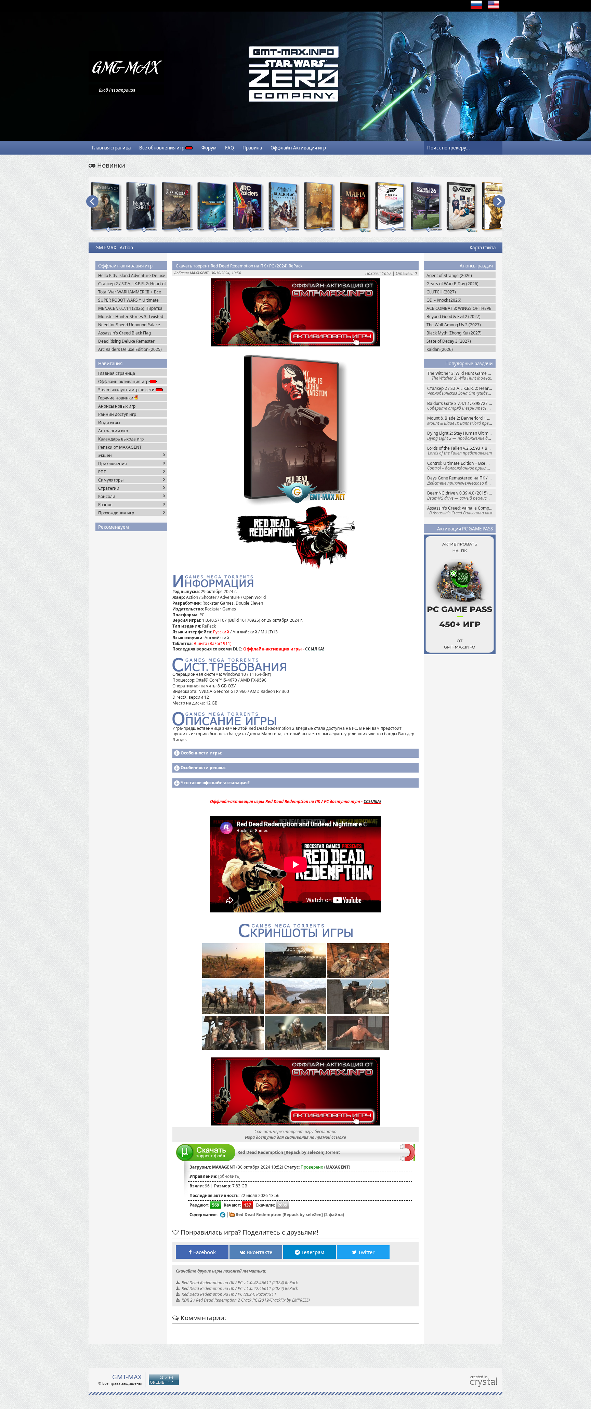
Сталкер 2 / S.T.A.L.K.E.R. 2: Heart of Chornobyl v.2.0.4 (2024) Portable (461, 390)
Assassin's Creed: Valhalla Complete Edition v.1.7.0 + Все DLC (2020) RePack (461, 510)
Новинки (110, 165)
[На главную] (126, 80)
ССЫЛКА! (314, 649)
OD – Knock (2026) (443, 300)
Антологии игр (113, 431)
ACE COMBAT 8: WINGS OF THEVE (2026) (458, 308)
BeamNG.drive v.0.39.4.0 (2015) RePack (461, 495)
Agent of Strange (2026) (449, 275)
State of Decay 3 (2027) (448, 341)
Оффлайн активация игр (123, 381)
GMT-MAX (105, 248)
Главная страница (111, 148)
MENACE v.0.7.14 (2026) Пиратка (130, 308)
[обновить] (229, 1176)
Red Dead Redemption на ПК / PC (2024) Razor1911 (229, 1294)
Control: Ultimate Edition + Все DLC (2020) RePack (461, 465)
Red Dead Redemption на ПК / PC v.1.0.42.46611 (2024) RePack (240, 1283)
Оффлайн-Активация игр (298, 148)
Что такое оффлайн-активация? (215, 783)
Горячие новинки (116, 398)
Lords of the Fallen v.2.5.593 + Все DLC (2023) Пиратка (461, 450)
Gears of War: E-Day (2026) (452, 284)
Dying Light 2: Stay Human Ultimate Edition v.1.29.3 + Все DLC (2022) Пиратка (461, 435)
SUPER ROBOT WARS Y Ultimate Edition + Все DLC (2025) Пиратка (130, 300)
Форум (208, 148)
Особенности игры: (201, 753)
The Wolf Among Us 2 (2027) (453, 325)
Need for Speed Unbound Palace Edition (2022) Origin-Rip (129, 325)
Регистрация (122, 90)
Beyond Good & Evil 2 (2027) (453, 316)
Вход (103, 90)
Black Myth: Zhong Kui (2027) (454, 333)
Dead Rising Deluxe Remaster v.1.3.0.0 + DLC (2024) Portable (127, 341)
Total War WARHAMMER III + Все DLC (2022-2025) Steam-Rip (129, 292)
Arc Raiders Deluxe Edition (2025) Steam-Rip (130, 349)
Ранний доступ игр (117, 414)
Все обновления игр (162, 148)
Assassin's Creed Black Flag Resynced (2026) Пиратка (124, 333)
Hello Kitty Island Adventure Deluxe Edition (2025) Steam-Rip (131, 275)
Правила (252, 148)
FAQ (229, 148)
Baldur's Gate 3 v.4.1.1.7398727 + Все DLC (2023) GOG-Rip (461, 405)
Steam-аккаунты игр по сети (127, 390)
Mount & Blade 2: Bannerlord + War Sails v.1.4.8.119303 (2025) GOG (461, 420)
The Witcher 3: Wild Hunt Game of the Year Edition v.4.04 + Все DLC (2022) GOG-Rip (461, 375)
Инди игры (109, 422)
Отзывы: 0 (406, 273)
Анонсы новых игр (116, 406)
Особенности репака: (203, 768)
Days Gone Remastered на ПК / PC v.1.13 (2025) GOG (461, 480)
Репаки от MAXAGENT (120, 447)
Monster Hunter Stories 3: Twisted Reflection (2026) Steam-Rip (130, 316)
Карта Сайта (483, 248)
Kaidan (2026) (439, 349)
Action (126, 248)
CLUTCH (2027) (441, 292)
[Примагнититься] (407, 1159)
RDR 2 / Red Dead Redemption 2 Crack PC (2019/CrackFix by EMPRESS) (246, 1300)
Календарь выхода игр (121, 439)
